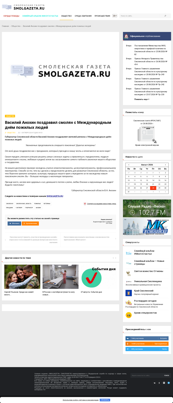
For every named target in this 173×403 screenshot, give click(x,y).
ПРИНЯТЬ (105, 400)
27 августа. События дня (91, 292)
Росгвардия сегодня (145, 300)
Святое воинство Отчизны (148, 271)
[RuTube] (164, 383)
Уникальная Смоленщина (148, 281)
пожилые (37, 203)
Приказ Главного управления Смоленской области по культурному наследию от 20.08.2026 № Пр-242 (150, 82)
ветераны (47, 203)
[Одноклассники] (159, 383)
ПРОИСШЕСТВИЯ (102, 16)
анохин (38, 207)
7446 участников (149, 338)
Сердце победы (11, 16)
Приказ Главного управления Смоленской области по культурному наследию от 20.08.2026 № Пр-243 (150, 71)
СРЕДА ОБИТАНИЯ (83, 16)
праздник (9, 207)
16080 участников (149, 344)
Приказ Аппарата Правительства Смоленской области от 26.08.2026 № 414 (150, 61)
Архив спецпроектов (145, 312)
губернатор (29, 207)
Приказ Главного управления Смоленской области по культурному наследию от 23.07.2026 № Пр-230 (150, 92)
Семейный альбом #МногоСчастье (40, 16)
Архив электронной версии (147, 145)
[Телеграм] (169, 383)
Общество (16, 26)
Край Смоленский (143, 290)
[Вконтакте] (154, 383)
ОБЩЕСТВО (66, 16)
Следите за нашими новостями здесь (101, 204)
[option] (22, 282)
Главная (5, 26)
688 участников (149, 349)
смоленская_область (23, 203)
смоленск (9, 203)
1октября (19, 207)
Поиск (166, 375)
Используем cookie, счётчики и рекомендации (81, 400)
